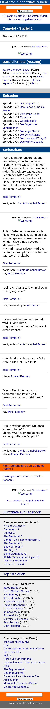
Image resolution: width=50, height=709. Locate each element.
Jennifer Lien (11, 622)
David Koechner (13, 608)
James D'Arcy (12, 611)
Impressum (36, 703)
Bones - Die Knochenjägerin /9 (22, 539)
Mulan (7, 655)
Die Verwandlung (30, 134)
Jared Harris (11, 587)
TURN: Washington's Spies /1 (21, 557)
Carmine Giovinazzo (16, 618)
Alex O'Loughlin (13, 598)
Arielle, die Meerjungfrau (18, 659)
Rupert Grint (11, 615)
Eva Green (33, 305)
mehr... (33, 83)
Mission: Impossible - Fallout (20, 683)
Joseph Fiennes (21, 73)
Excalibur (25, 117)
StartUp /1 (10, 532)
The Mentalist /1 (13, 543)
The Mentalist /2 (13, 536)
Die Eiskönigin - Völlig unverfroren (24, 648)
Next (6, 645)
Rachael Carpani (14, 601)
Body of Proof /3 (13, 546)
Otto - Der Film (12, 652)
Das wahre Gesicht (31, 141)
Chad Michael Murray (17, 591)
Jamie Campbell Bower (17, 69)
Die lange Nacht (29, 131)
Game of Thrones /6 (16, 560)
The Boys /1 (11, 550)
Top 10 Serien (14, 574)
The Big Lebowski (14, 669)
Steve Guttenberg (14, 605)
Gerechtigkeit (28, 120)
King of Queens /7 (14, 525)
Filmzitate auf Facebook (22, 512)
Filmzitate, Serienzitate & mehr (24, 2)
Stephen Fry (11, 594)
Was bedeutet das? (39, 47)
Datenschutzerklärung (18, 703)
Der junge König (29, 103)
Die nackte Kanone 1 (16, 686)
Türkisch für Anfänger (16, 641)
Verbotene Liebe (30, 113)
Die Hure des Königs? (33, 138)
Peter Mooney (16, 273)
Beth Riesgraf (12, 625)
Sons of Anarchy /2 (15, 553)
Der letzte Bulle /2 (14, 564)
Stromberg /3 (11, 529)
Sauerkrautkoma (13, 672)
